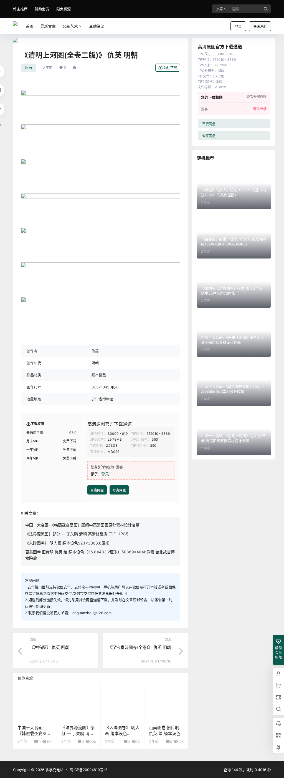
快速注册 (260, 26)
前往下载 (170, 68)
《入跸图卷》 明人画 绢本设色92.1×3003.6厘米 (67, 543)
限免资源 (63, 9)
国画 (28, 68)
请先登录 (260, 109)
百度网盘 (97, 490)
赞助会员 (42, 9)
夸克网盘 (119, 490)
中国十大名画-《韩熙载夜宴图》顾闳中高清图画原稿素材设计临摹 (82, 525)
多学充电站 (54, 769)
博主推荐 (20, 9)
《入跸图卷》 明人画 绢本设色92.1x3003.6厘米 (122, 733)
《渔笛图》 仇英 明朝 (49, 647)
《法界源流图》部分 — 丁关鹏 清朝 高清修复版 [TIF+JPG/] (76, 533)
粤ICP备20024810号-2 (88, 769)
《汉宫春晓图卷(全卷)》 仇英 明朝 (139, 647)
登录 (238, 26)
